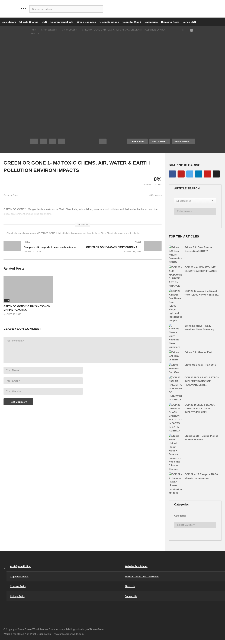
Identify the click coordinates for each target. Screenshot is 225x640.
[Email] (216, 173)
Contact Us (131, 596)
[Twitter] (189, 173)
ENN (44, 22)
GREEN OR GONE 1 (47, 233)
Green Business (86, 22)
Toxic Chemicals (109, 233)
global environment (27, 233)
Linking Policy (17, 596)
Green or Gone (69, 30)
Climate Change (28, 22)
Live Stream (9, 22)
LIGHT (184, 30)
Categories (151, 22)
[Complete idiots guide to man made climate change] (41, 250)
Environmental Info (61, 22)
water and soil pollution (129, 233)
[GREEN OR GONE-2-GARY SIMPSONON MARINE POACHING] (124, 250)
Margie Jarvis (93, 233)
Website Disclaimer (136, 566)
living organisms (78, 233)
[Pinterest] (207, 173)
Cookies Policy (18, 586)
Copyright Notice (19, 576)
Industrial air (64, 233)
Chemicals (12, 233)
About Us (130, 586)
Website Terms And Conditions (142, 576)
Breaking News (170, 22)
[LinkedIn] (198, 173)
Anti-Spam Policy (20, 566)
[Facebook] (172, 173)
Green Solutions (109, 22)
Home (33, 30)
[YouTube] (181, 173)
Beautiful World (132, 22)
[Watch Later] (61, 141)
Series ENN (189, 22)
